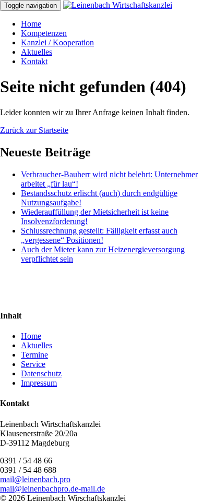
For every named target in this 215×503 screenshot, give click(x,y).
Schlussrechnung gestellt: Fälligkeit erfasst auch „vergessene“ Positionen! (99, 235)
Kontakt (34, 61)
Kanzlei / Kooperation (57, 42)
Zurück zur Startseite (34, 130)
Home (31, 23)
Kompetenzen (44, 33)
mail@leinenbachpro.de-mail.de (52, 488)
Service (33, 364)
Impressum (39, 382)
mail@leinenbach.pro (35, 479)
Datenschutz (41, 373)
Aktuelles (36, 51)
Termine (34, 354)
